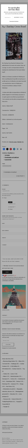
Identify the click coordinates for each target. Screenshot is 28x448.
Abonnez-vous (18, 17)
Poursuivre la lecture (14, 21)
